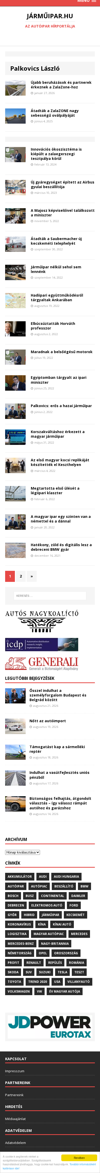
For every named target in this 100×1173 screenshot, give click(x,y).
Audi (43, 876)
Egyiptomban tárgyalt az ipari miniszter (58, 379)
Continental (52, 896)
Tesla (62, 972)
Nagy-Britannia (55, 943)
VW (39, 991)
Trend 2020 (37, 981)
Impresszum (14, 1071)
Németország (20, 953)
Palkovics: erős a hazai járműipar (61, 405)
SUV (29, 972)
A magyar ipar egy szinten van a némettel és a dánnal (61, 519)
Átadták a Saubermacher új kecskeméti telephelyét (56, 241)
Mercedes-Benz (21, 943)
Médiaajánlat (15, 1118)
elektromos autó (46, 905)
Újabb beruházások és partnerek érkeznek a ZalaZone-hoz (61, 84)
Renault (33, 962)
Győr (12, 915)
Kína (42, 924)
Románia (76, 962)
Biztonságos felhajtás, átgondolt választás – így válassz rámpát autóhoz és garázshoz (60, 803)
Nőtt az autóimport (47, 720)
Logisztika (17, 934)
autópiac (39, 886)
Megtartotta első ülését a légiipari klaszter (55, 490)
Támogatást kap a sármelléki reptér (57, 749)
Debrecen (16, 905)
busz (30, 896)
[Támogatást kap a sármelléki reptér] (15, 756)
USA (57, 981)
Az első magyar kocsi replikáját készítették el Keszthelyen (60, 462)
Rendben (79, 1158)
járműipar (50, 915)
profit (13, 962)
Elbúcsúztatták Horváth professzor (53, 326)
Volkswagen (19, 991)
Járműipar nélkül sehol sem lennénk (56, 269)
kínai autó (62, 924)
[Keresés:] (50, 595)
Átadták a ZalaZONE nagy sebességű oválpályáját (55, 113)
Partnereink (14, 1095)
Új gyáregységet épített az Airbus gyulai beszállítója (62, 184)
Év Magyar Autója (64, 991)
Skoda (13, 972)
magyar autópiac (49, 934)
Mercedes (79, 934)
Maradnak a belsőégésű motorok (62, 351)
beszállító (63, 886)
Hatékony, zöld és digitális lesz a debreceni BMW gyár (61, 547)
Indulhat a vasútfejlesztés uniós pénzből (59, 775)
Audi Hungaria (66, 876)
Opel (43, 953)
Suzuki (45, 972)
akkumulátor (20, 876)
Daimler (78, 896)
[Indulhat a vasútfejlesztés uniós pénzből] (15, 782)
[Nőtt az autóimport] (15, 730)
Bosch (13, 896)
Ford (73, 905)
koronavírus (19, 924)
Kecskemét (75, 915)
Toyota (14, 981)
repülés (55, 962)
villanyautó (78, 981)
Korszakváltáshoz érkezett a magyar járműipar (58, 434)
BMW (84, 886)
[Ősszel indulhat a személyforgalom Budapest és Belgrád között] (15, 700)
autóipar (16, 886)
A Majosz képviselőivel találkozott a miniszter (63, 212)
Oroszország (66, 953)
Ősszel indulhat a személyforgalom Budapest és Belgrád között (57, 695)
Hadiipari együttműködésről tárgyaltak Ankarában (57, 297)
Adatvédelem (15, 1142)
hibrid (29, 915)
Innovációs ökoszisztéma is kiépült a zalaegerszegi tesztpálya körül (56, 154)
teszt (79, 972)
